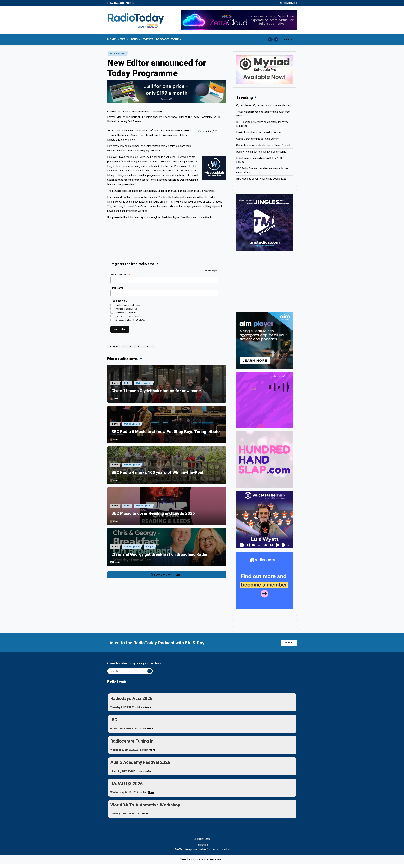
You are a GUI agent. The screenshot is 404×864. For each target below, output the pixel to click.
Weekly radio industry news (127, 313)
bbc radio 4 (127, 346)
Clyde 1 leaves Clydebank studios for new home (156, 390)
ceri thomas (113, 346)
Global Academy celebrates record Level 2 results (263, 145)
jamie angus (148, 346)
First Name (116, 287)
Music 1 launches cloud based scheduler (258, 132)
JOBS (294, 3)
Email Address (120, 274)
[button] (289, 39)
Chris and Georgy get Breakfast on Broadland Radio (159, 554)
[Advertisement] (167, 239)
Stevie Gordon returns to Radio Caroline (258, 138)
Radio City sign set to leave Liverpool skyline (261, 151)
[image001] (264, 399)
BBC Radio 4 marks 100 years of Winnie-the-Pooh (157, 472)
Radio (127, 383)
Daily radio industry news (126, 309)
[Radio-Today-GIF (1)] (264, 580)
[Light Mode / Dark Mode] (270, 39)
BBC (137, 346)
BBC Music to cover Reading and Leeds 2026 (153, 513)
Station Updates (118, 54)
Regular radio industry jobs (127, 316)
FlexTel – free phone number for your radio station (202, 849)
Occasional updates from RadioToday (131, 320)
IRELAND (287, 3)
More (148, 707)
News (115, 383)
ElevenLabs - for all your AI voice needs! (202, 859)
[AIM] (264, 340)
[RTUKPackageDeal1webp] (166, 91)
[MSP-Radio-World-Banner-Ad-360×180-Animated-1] (264, 69)
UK (281, 3)
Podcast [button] (289, 642)
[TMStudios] (264, 222)
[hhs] (264, 459)
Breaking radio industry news (127, 305)
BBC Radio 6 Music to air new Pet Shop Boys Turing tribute (165, 431)
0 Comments (157, 111)
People (149, 547)
